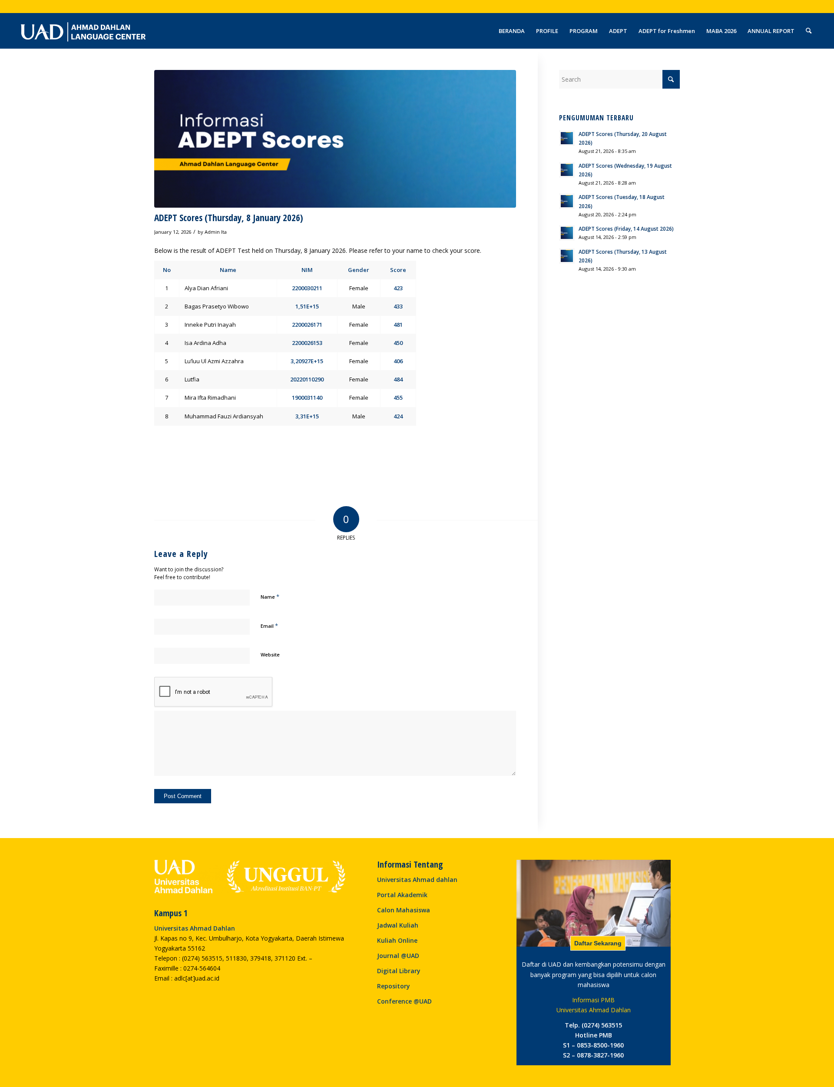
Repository (393, 986)
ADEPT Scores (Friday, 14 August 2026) (626, 228)
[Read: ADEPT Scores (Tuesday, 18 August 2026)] (567, 201)
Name (270, 596)
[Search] (808, 30)
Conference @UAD (404, 1001)
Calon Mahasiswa (403, 910)
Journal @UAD (398, 955)
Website (270, 654)
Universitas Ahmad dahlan (417, 879)
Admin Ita (216, 232)
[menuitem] (511, 30)
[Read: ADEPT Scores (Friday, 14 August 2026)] (567, 233)
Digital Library (398, 971)
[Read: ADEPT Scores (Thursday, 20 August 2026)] (567, 138)
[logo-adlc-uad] (83, 30)
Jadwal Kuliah (397, 925)
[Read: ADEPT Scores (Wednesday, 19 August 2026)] (567, 170)
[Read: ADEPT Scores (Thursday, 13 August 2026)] (567, 256)
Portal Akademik (402, 895)
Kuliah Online (397, 940)
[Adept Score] (335, 139)
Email (269, 626)
